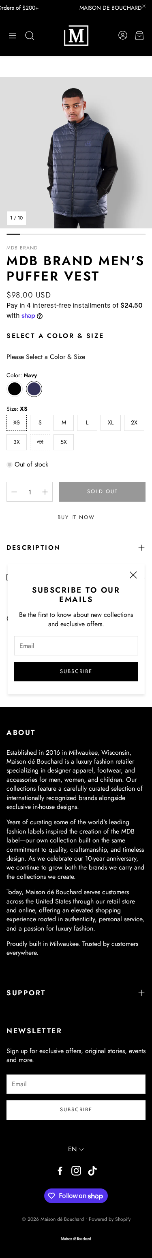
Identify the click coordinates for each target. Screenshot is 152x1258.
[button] (12, 36)
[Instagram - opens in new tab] (76, 1171)
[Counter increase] (45, 492)
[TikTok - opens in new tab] (92, 1171)
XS (16, 422)
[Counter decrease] (14, 492)
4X (40, 442)
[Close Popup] (133, 576)
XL (110, 422)
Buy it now (76, 517)
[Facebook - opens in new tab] (60, 1171)
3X (16, 442)
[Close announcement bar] (144, 6)
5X (63, 442)
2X (134, 422)
